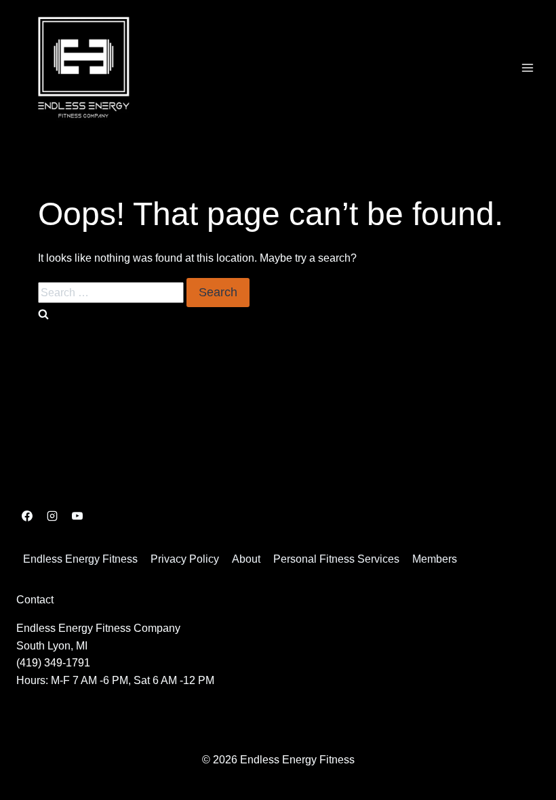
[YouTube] (77, 516)
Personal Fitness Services (336, 559)
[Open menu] (527, 67)
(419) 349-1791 (53, 662)
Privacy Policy (185, 559)
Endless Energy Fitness (80, 559)
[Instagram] (52, 516)
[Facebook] (27, 516)
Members (434, 559)
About (246, 559)
